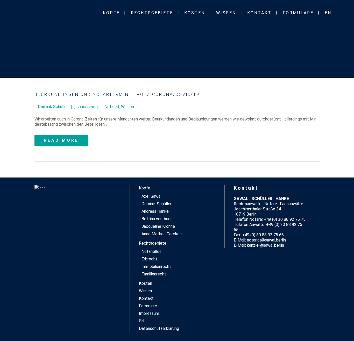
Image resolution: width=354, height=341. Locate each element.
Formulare (148, 305)
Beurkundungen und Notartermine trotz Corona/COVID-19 (117, 94)
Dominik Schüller (156, 203)
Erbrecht (149, 259)
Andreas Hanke (155, 211)
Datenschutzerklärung (159, 328)
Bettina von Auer (156, 218)
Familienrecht (153, 274)
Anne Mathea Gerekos (161, 233)
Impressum (149, 313)
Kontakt (146, 298)
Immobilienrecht (156, 266)
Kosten (145, 283)
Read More (61, 140)
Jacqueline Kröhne (158, 226)
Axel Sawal (151, 196)
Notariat (111, 106)
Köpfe (144, 188)
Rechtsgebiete (152, 243)
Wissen (127, 106)
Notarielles (151, 251)
